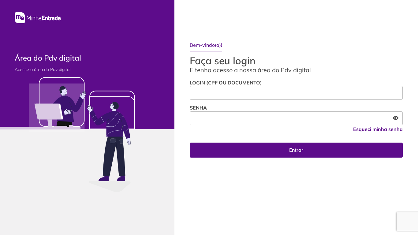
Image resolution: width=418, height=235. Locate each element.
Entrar (296, 150)
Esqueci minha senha (378, 129)
